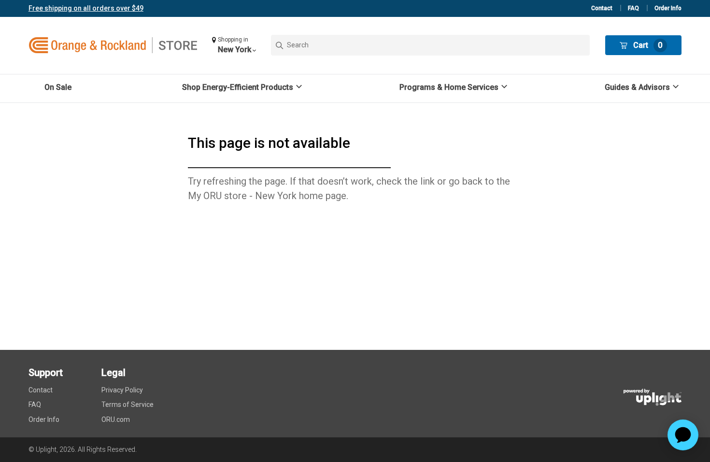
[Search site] (430, 45)
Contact (601, 8)
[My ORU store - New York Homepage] (113, 45)
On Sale (57, 87)
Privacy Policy (122, 390)
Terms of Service (127, 404)
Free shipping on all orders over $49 (85, 8)
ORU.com (115, 419)
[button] (234, 45)
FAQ (633, 8)
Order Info (668, 8)
